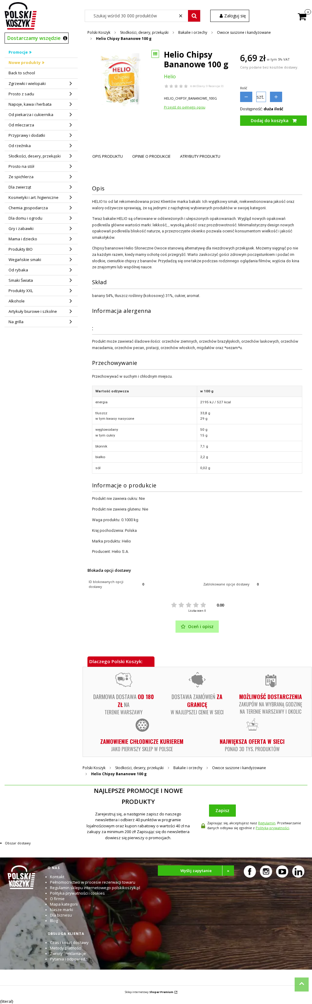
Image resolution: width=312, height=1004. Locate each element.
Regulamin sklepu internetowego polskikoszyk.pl (95, 887)
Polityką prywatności (272, 827)
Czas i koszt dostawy (69, 942)
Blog (54, 920)
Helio (170, 76)
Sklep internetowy (149, 992)
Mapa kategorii (64, 904)
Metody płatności (65, 948)
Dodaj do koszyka (270, 120)
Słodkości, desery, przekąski (144, 32)
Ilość (243, 88)
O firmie (57, 898)
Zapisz (222, 810)
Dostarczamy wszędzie (34, 38)
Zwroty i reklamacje (68, 953)
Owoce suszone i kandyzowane (244, 32)
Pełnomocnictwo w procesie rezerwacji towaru (92, 882)
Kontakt (57, 876)
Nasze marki (61, 909)
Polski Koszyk (98, 32)
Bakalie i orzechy (192, 32)
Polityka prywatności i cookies (77, 893)
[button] (194, 16)
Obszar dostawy (18, 843)
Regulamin (266, 823)
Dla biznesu (61, 915)
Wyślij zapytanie (205, 870)
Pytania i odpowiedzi (69, 959)
